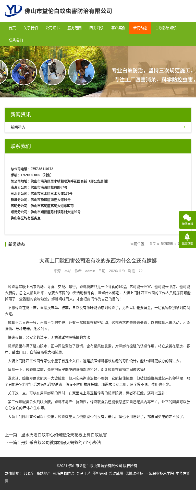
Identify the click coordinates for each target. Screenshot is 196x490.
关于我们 (30, 28)
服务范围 (74, 28)
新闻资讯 (167, 244)
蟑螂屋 (49, 393)
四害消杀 (96, 28)
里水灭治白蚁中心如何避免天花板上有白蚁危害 (64, 435)
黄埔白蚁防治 (63, 473)
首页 (12, 28)
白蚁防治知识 (166, 28)
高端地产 (43, 473)
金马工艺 (83, 473)
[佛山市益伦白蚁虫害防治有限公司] (58, 20)
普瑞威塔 (116, 473)
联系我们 (16, 40)
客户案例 (118, 28)
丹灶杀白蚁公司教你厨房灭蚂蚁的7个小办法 (61, 442)
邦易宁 (29, 473)
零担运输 (100, 473)
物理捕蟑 (72, 337)
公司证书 (52, 28)
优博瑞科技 (134, 473)
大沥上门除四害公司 (139, 293)
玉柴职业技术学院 (159, 473)
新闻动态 (140, 28)
